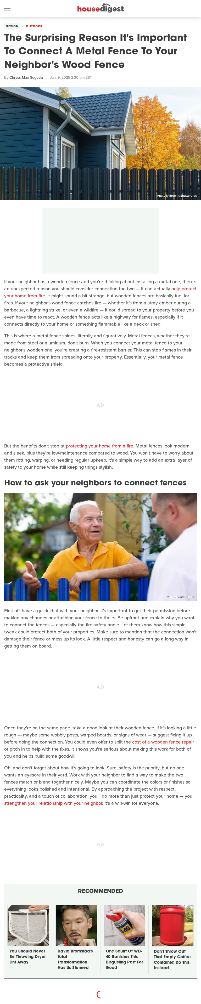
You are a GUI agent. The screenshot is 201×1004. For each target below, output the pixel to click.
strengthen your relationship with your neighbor (53, 803)
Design (12, 26)
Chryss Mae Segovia (26, 77)
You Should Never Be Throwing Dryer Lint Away (27, 957)
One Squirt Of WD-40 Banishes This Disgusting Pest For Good (124, 960)
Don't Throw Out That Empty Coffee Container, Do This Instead (172, 960)
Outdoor (34, 26)
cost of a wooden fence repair (163, 742)
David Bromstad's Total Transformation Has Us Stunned (75, 960)
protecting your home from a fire (99, 446)
